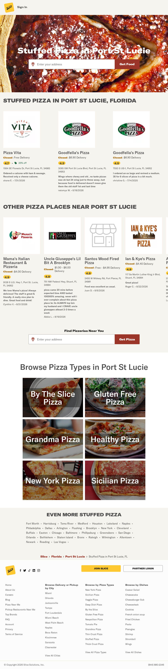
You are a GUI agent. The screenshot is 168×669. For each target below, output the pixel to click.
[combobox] (76, 64)
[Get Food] (127, 64)
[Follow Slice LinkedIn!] (33, 570)
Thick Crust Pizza (94, 644)
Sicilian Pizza (92, 594)
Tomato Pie (91, 624)
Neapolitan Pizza (94, 619)
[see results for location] (33, 64)
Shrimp (129, 634)
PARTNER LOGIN (143, 568)
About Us (10, 589)
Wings (128, 644)
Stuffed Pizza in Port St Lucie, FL (108, 556)
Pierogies (130, 629)
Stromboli (130, 639)
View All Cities (52, 655)
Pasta (128, 624)
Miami (48, 593)
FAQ (7, 619)
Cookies (129, 609)
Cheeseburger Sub (134, 599)
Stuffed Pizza (92, 639)
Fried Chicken (132, 619)
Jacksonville (51, 603)
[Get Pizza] (127, 339)
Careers (9, 594)
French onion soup (135, 614)
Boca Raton (51, 632)
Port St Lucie (75, 556)
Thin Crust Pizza (93, 634)
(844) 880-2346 (156, 664)
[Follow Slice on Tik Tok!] (29, 570)
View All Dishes (133, 652)
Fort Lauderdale (53, 612)
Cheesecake (131, 594)
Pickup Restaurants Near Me (20, 609)
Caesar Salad (132, 589)
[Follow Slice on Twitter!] (24, 570)
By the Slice (91, 609)
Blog (7, 599)
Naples (48, 627)
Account (9, 624)
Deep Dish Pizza (93, 604)
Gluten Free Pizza (94, 614)
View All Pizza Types (95, 652)
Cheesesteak (132, 604)
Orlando (49, 598)
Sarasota (50, 642)
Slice (44, 556)
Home (8, 584)
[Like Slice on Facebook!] (20, 570)
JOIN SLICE (101, 568)
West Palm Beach (54, 622)
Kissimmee (50, 637)
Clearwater (50, 647)
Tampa (48, 607)
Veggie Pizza (91, 599)
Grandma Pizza (93, 629)
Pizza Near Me (12, 604)
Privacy (9, 629)
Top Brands (11, 614)
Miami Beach (52, 617)
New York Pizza (93, 589)
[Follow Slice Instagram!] (38, 570)
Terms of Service (13, 634)
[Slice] (9, 7)
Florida (56, 556)
